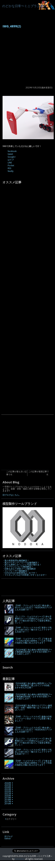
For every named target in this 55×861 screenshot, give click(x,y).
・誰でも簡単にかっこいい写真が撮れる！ (22, 564)
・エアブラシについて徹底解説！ (18, 566)
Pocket (11, 165)
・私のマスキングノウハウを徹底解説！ (21, 562)
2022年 (7, 791)
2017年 (7, 801)
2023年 (7, 789)
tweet (10, 154)
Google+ (12, 156)
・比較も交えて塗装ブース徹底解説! (19, 568)
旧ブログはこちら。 (12, 494)
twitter (7, 838)
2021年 (7, 793)
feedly (10, 171)
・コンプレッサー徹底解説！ (16, 570)
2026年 (7, 783)
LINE (10, 162)
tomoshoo (19, 859)
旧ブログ (8, 836)
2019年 (7, 797)
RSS (9, 168)
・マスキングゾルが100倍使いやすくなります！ (25, 574)
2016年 (7, 803)
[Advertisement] (27, 58)
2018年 (7, 799)
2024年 (7, 787)
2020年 (7, 795)
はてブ (11, 159)
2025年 (7, 785)
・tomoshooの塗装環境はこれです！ (20, 572)
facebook (12, 151)
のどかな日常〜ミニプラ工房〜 (24, 6)
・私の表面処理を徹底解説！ (16, 560)
